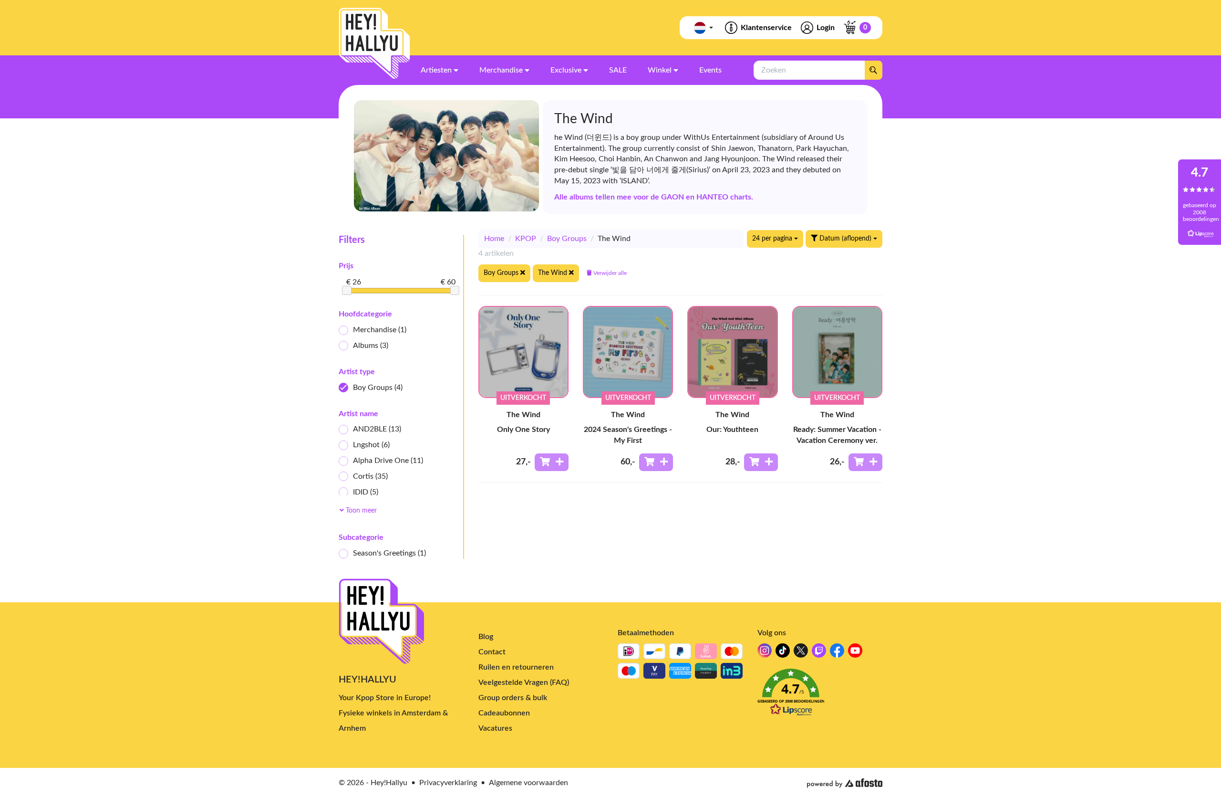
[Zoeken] (873, 70)
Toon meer (360, 510)
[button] (820, 695)
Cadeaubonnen (504, 713)
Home (494, 238)
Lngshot (371, 445)
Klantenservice (766, 28)
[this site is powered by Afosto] (844, 783)
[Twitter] (801, 653)
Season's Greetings (389, 553)
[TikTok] (783, 653)
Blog (485, 636)
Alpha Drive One (388, 460)
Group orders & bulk (512, 698)
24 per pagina (773, 238)
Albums (370, 345)
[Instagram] (764, 653)
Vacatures (495, 728)
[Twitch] (819, 653)
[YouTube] (855, 653)
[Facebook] (837, 653)
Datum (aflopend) (845, 238)
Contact (492, 652)
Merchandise (379, 330)
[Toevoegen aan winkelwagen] (552, 462)
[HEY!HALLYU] (374, 43)
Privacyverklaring (448, 783)
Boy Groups (378, 387)
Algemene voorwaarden (528, 783)
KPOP (525, 238)
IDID (365, 492)
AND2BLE (377, 429)
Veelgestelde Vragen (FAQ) (523, 682)
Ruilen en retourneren (516, 667)
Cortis (370, 476)
